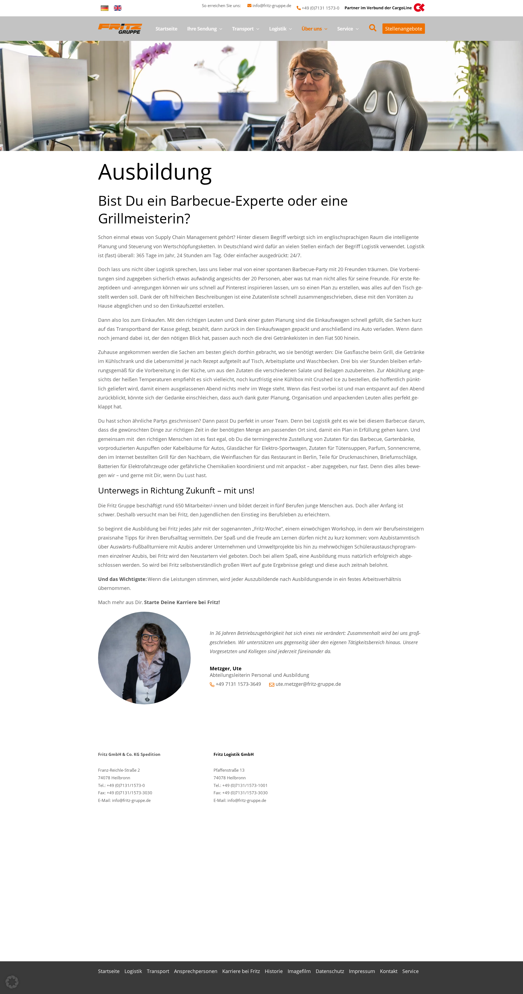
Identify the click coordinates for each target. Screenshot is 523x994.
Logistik (133, 971)
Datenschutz (330, 971)
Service (410, 971)
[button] (219, 28)
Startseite (109, 971)
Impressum (362, 971)
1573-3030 (257, 792)
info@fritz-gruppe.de (272, 5)
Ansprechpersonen (195, 971)
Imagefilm (299, 971)
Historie (274, 971)
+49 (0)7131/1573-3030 (129, 792)
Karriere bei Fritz (241, 971)
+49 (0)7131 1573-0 (320, 8)
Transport (158, 971)
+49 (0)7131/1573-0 (126, 785)
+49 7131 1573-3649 (238, 684)
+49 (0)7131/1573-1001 (245, 785)
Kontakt (388, 971)
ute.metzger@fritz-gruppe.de (308, 684)
